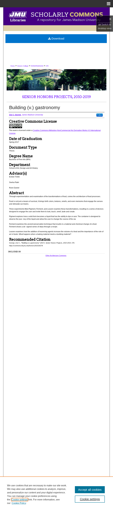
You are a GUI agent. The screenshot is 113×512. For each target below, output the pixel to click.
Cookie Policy (19, 503)
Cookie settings (19, 499)
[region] (56, 494)
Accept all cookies (90, 489)
